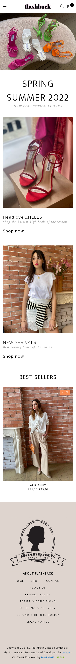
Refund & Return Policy (38, 615)
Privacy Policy (38, 594)
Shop (35, 581)
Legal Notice (38, 621)
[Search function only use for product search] (62, 6)
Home (19, 581)
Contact (53, 581)
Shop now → (16, 231)
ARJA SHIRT (38, 485)
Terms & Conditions (38, 601)
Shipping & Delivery (38, 608)
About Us (38, 587)
